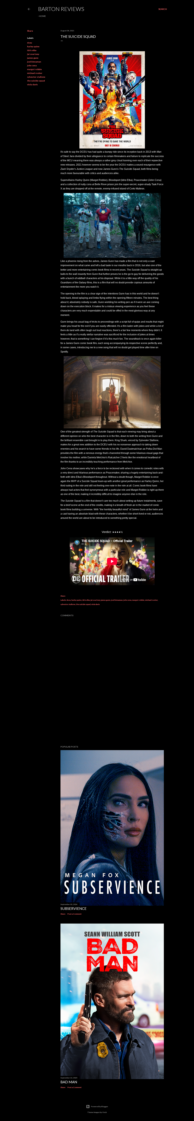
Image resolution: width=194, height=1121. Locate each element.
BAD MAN (68, 1082)
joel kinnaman (34, 61)
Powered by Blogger (99, 1106)
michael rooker (34, 73)
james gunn (32, 58)
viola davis (32, 84)
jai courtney (33, 54)
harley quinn (33, 46)
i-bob (104, 1112)
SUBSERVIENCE (73, 908)
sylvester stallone (36, 77)
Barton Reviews (61, 8)
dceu (29, 42)
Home (42, 16)
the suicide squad (36, 80)
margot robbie (34, 69)
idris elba (31, 50)
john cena (32, 65)
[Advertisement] (112, 716)
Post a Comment (74, 914)
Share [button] (30, 30)
